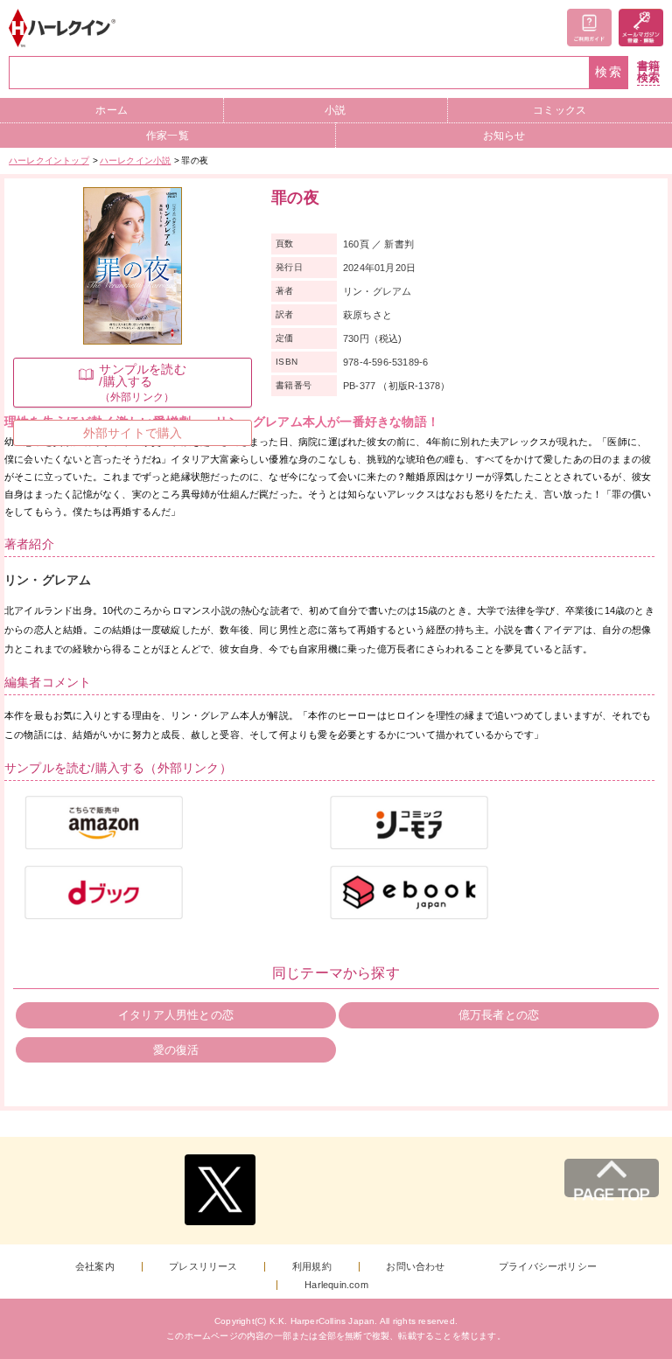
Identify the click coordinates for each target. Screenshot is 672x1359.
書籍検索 (648, 72)
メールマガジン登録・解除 (641, 27)
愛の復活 (176, 1049)
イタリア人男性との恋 (176, 1014)
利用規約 (312, 1267)
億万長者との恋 (498, 1014)
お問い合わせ (415, 1267)
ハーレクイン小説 (136, 160)
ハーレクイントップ (49, 160)
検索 (609, 72)
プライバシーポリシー (548, 1267)
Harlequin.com (336, 1285)
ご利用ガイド (589, 27)
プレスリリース (203, 1267)
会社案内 (95, 1267)
